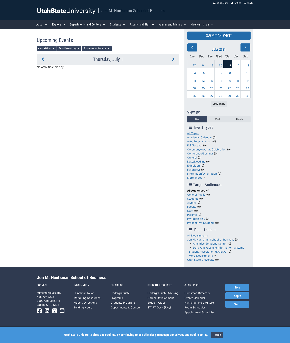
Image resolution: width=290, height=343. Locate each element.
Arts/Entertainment (199, 141)
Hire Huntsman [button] (200, 24)
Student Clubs (156, 302)
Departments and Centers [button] (85, 24)
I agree (217, 334)
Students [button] (115, 24)
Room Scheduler (194, 307)
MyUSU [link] (238, 3)
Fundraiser (193, 169)
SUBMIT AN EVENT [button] (219, 36)
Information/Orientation (202, 173)
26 (203, 95)
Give (237, 287)
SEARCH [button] (250, 3)
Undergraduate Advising (163, 293)
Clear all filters (45, 48)
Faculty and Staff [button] (140, 24)
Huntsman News (84, 293)
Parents (192, 214)
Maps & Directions (85, 302)
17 (248, 80)
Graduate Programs (123, 302)
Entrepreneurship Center (95, 48)
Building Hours (83, 307)
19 (203, 88)
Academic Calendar (199, 137)
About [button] (39, 24)
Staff (190, 210)
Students (192, 198)
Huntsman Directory (197, 293)
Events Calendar (194, 298)
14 (220, 80)
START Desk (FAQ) (159, 307)
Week (218, 119)
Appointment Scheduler (199, 312)
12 (203, 80)
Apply (237, 296)
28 (203, 65)
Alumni (191, 202)
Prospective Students (200, 222)
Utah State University (200, 259)
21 (220, 88)
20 (211, 88)
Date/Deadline (196, 161)
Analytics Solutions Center (210, 243)
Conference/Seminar (200, 153)
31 (247, 95)
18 (194, 88)
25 (194, 95)
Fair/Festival (194, 145)
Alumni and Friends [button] (170, 24)
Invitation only (196, 218)
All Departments (197, 235)
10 (247, 73)
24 (247, 88)
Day (197, 119)
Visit (237, 304)
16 (238, 80)
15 (229, 80)
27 (194, 65)
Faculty (191, 206)
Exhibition (193, 165)
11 (195, 80)
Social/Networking (68, 48)
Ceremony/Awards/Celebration (206, 149)
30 (220, 65)
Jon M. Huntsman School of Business (133, 10)
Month (239, 119)
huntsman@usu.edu (49, 292)
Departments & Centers (125, 307)
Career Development (161, 298)
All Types (193, 133)
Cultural (192, 157)
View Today (219, 103)
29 (211, 65)
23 (237, 88)
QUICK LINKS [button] (222, 3)
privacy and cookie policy (191, 335)
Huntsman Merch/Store (199, 302)
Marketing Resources (87, 298)
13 (212, 80)
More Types (194, 177)
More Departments (201, 255)
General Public (196, 194)
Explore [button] (56, 24)
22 (229, 88)
